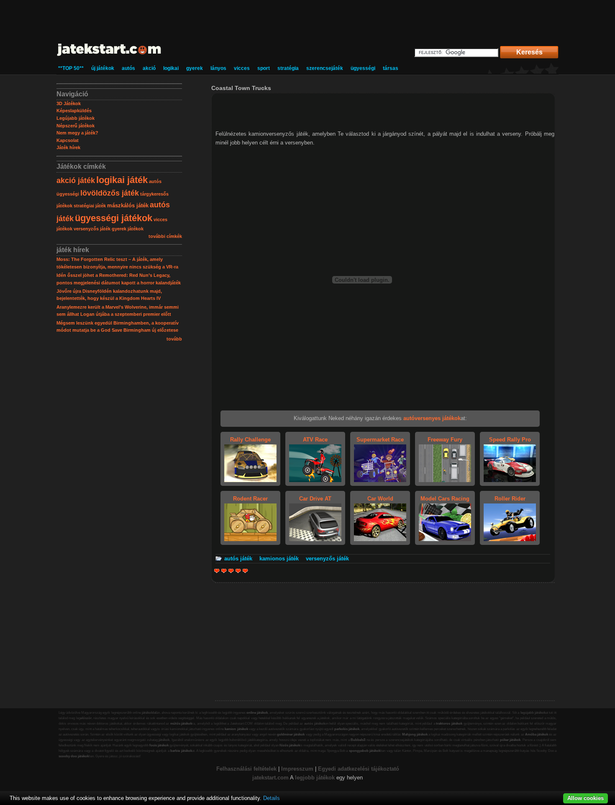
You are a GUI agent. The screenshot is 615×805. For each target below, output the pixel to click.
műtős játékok (181, 723)
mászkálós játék (128, 205)
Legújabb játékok (75, 118)
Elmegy (224, 571)
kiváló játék (245, 571)
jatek (258, 777)
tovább (174, 338)
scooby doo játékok (74, 756)
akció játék (75, 180)
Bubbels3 (358, 740)
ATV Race (315, 439)
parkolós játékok (346, 729)
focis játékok (159, 745)
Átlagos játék (231, 571)
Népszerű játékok (75, 125)
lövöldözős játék (109, 193)
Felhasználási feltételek (246, 769)
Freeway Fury (445, 439)
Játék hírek (68, 147)
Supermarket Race (380, 439)
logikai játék (122, 180)
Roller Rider (510, 498)
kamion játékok (236, 729)
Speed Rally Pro (510, 439)
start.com (276, 777)
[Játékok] (109, 56)
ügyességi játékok (113, 218)
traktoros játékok (449, 723)
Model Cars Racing (444, 498)
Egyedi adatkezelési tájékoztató (358, 769)
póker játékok (510, 740)
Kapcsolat (67, 140)
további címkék (165, 236)
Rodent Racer (250, 498)
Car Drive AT (315, 498)
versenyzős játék (92, 228)
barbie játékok (181, 751)
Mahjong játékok (415, 734)
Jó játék (238, 571)
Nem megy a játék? (77, 132)
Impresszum (297, 769)
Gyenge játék (216, 571)
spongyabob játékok (364, 751)
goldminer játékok (291, 734)
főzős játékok (289, 745)
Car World (380, 498)
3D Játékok (68, 103)
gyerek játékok (128, 228)
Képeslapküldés (74, 110)
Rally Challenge (250, 439)
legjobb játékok (315, 777)
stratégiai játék (90, 205)
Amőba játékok (536, 734)
